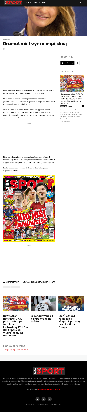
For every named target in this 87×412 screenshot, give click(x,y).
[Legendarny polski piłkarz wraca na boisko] (43, 303)
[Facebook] (62, 63)
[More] (77, 63)
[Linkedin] (72, 63)
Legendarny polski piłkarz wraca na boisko (42, 318)
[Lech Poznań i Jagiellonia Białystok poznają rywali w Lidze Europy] (71, 303)
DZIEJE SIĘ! (37, 2)
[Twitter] (67, 63)
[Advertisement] (29, 72)
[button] (80, 3)
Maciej (8, 49)
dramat (6, 287)
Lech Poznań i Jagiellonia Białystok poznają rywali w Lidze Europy (69, 321)
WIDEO (44, 2)
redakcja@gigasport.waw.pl (49, 389)
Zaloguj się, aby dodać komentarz (16, 350)
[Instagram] (43, 399)
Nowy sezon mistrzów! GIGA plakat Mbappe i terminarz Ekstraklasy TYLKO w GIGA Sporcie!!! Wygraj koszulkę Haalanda (71, 99)
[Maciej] (4, 49)
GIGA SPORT (28, 2)
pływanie (15, 287)
